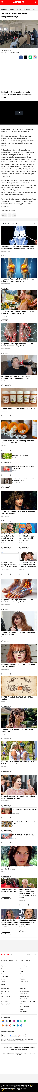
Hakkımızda (4, 960)
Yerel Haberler (24, 981)
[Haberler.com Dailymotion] (21, 1025)
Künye (21, 960)
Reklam (11, 960)
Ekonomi (3, 969)
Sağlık (22, 969)
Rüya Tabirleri (5, 1001)
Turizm (22, 976)
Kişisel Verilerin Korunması (27, 999)
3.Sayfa (3, 981)
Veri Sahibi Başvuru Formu (27, 1001)
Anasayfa (4, 9)
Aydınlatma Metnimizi (7, 1090)
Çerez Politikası (24, 996)
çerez (31, 1085)
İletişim (16, 960)
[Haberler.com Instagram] (14, 1021)
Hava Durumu (5, 991)
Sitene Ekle (23, 1011)
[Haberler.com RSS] (2, 1025)
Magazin (3, 974)
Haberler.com (5, 988)
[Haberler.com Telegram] (17, 1025)
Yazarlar (22, 979)
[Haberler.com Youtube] (10, 1025)
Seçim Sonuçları (5, 996)
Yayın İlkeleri (28, 960)
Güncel (12, 9)
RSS (21, 1009)
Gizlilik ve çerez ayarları (9, 1053)
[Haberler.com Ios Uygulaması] (5, 1035)
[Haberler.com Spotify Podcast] (25, 1021)
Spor (2, 971)
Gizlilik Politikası (24, 994)
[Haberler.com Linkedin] (17, 1021)
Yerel (9, 215)
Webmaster (23, 1004)
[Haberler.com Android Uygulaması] (13, 1035)
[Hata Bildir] (18, 1053)
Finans (22, 974)
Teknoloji (22, 971)
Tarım (14, 215)
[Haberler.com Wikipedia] (6, 1025)
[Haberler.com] (7, 955)
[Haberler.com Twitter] (10, 1021)
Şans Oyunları (5, 999)
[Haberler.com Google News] (2, 1021)
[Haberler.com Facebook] (6, 1021)
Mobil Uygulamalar (25, 1006)
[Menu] (2, 2)
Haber (12, 1049)
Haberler (3, 966)
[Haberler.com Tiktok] (14, 1025)
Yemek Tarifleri (5, 1004)
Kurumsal (23, 988)
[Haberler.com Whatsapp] (21, 1021)
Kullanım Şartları (24, 991)
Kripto (3, 979)
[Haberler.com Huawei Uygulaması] (22, 1035)
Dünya (3, 984)
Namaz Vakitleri (5, 994)
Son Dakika (4, 976)
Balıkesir (4, 215)
